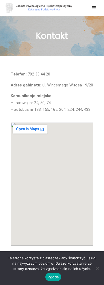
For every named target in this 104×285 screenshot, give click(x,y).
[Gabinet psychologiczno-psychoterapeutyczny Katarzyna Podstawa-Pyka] (38, 8)
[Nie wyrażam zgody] (97, 268)
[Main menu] (94, 7)
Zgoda (53, 277)
